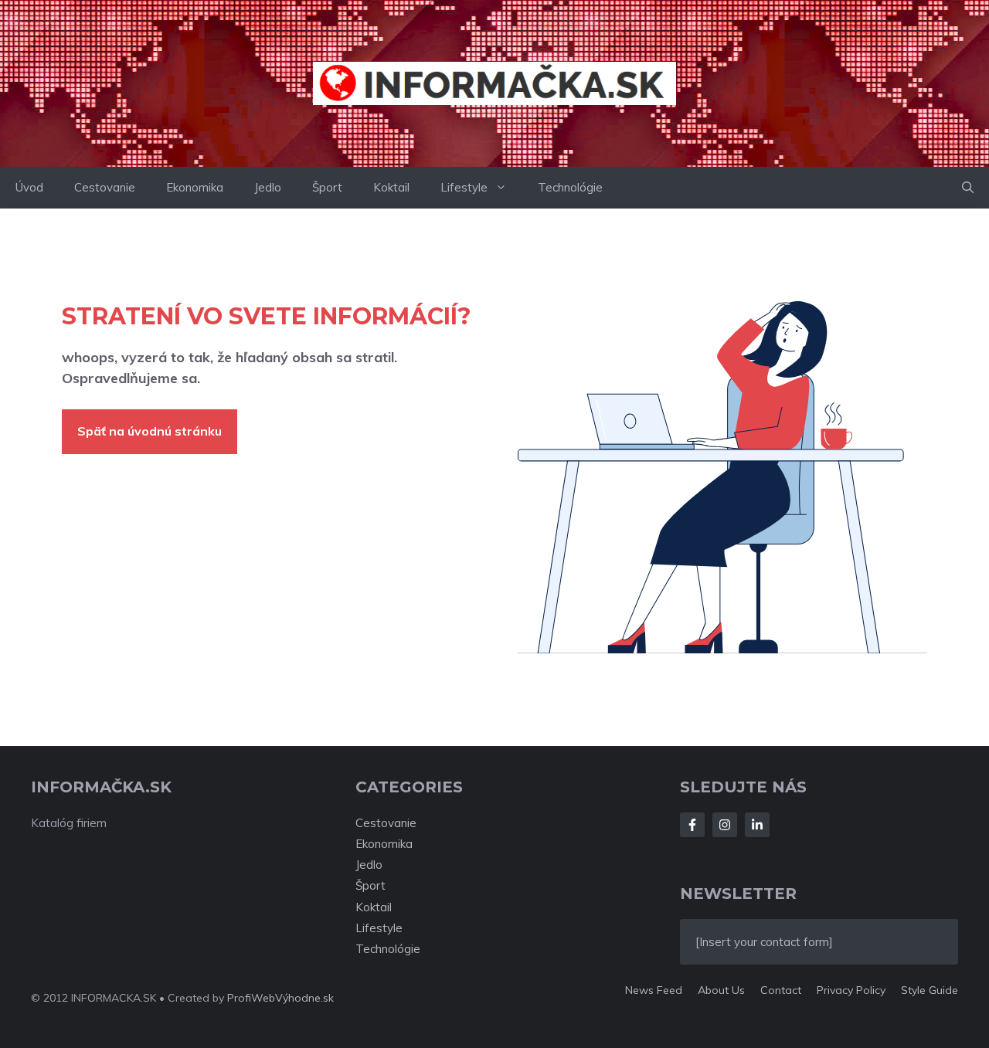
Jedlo (267, 187)
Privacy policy (851, 990)
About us (721, 990)
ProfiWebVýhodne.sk (280, 998)
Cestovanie (104, 187)
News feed (653, 990)
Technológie (570, 187)
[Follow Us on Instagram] (724, 824)
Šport (327, 187)
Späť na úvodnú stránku (149, 431)
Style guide (929, 990)
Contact (780, 990)
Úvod (29, 187)
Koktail (391, 187)
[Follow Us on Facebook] (692, 824)
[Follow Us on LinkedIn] (757, 824)
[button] (968, 188)
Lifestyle (464, 187)
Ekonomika (194, 187)
